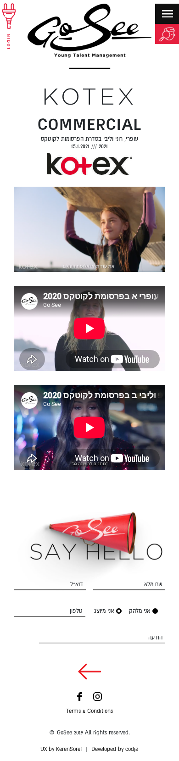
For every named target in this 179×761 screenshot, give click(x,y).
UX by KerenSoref (61, 749)
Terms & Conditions (89, 711)
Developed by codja (115, 749)
